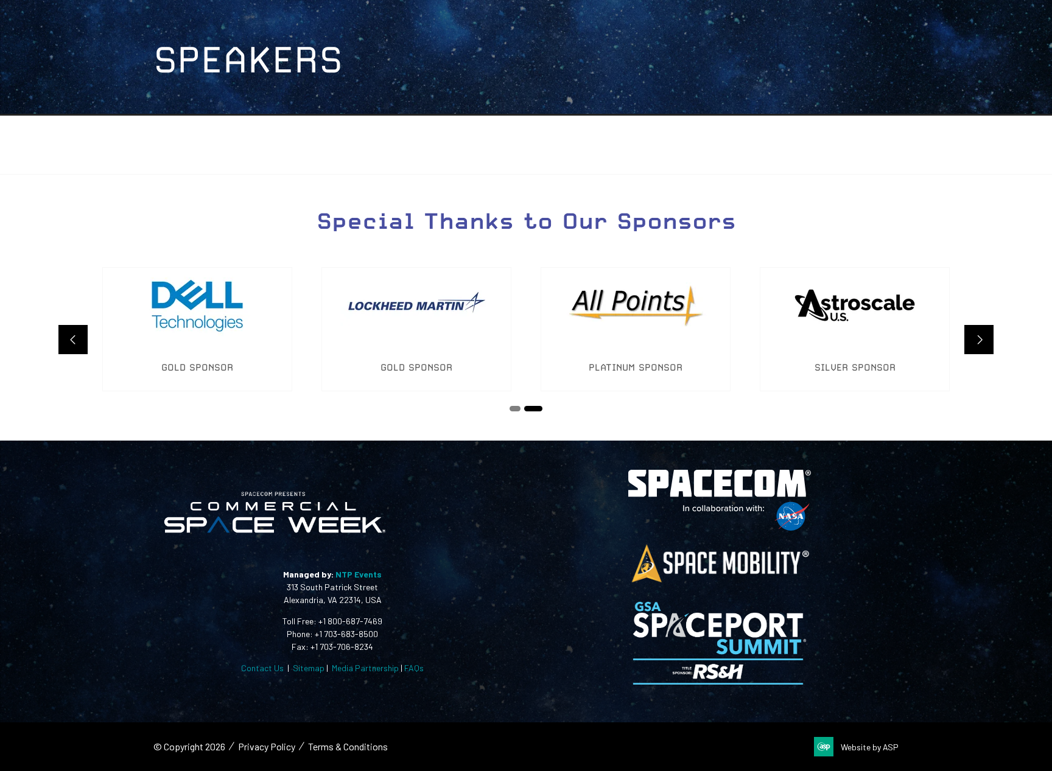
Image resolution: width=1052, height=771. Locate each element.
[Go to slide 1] (519, 408)
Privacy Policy (266, 746)
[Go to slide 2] (536, 408)
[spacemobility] (719, 581)
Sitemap (308, 668)
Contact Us (262, 668)
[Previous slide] (73, 339)
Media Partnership (365, 668)
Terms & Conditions (348, 746)
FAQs (414, 668)
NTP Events (358, 574)
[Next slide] (979, 339)
